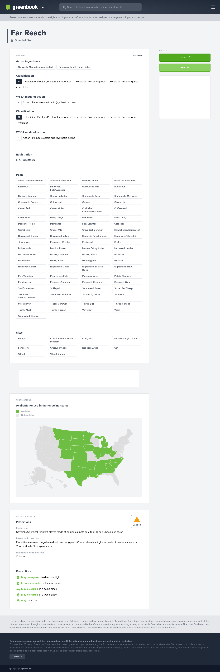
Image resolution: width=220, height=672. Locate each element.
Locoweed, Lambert (124, 248)
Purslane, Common (60, 282)
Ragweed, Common (92, 282)
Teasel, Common (58, 303)
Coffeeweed (120, 208)
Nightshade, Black (27, 266)
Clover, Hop (120, 202)
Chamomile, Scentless (29, 202)
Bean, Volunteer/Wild (124, 180)
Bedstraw (23, 186)
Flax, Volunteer (89, 223)
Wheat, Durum (57, 354)
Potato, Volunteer (123, 276)
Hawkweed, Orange (28, 236)
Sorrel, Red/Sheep (123, 288)
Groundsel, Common (92, 230)
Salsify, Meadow (26, 288)
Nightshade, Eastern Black (92, 268)
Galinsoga (119, 223)
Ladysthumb (24, 248)
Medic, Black (56, 260)
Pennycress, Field (59, 276)
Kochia (117, 242)
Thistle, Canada (122, 303)
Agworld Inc (26, 668)
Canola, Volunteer (59, 196)
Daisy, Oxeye (56, 217)
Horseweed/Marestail (125, 236)
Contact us (17, 657)
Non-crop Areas (90, 347)
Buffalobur (119, 186)
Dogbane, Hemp (26, 223)
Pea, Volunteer (25, 276)
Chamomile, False (91, 196)
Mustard (118, 260)
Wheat (21, 354)
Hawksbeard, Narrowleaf (127, 230)
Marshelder (24, 260)
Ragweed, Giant (122, 282)
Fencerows (23, 347)
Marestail (119, 254)
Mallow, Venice (89, 254)
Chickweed (56, 202)
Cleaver (86, 202)
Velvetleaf (87, 310)
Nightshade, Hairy (123, 266)
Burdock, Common (27, 196)
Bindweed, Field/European (58, 188)
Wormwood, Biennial (28, 316)
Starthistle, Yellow (91, 294)
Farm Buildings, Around (126, 338)
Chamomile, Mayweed (125, 196)
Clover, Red (24, 208)
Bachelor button (90, 180)
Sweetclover (24, 303)
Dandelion (87, 217)
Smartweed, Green (91, 288)
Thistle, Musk (24, 310)
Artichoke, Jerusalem (61, 180)
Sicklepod (55, 288)
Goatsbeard (24, 230)
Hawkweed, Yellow (59, 236)
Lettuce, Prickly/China (93, 248)
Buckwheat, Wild (90, 186)
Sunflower (119, 294)
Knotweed (87, 242)
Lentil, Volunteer (58, 248)
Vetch (117, 310)
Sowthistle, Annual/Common (26, 296)
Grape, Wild (56, 230)
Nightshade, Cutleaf (60, 266)
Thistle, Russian (58, 310)
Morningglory (89, 260)
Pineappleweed (90, 276)
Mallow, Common (59, 254)
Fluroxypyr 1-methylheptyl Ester (74, 67)
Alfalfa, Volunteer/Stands (30, 180)
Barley (21, 338)
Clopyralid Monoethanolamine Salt (35, 67)
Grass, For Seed (58, 347)
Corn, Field (87, 338)
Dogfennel (55, 223)
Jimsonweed (24, 242)
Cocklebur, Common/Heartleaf (92, 210)
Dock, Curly (120, 217)
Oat (116, 347)
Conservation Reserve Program (61, 340)
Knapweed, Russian (60, 242)
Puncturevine (25, 282)
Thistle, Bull (88, 303)
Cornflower (24, 217)
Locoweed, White (27, 254)
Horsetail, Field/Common (94, 236)
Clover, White (57, 208)
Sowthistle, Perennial (60, 294)
